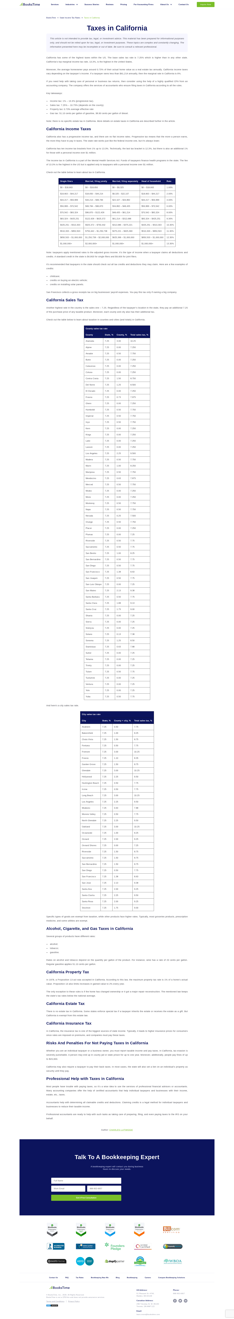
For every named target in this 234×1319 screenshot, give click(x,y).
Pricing (123, 4)
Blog (118, 1278)
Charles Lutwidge (121, 1130)
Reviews (110, 4)
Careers (148, 1278)
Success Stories (91, 4)
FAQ (67, 1278)
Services (55, 4)
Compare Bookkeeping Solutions (171, 1278)
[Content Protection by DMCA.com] (75, 1305)
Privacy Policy (74, 1301)
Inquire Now (205, 4)
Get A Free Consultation (86, 1198)
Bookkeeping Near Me (100, 1278)
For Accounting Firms (143, 4)
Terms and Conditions (55, 1301)
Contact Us (184, 4)
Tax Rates (80, 1278)
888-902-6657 (179, 1293)
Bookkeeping (132, 1278)
